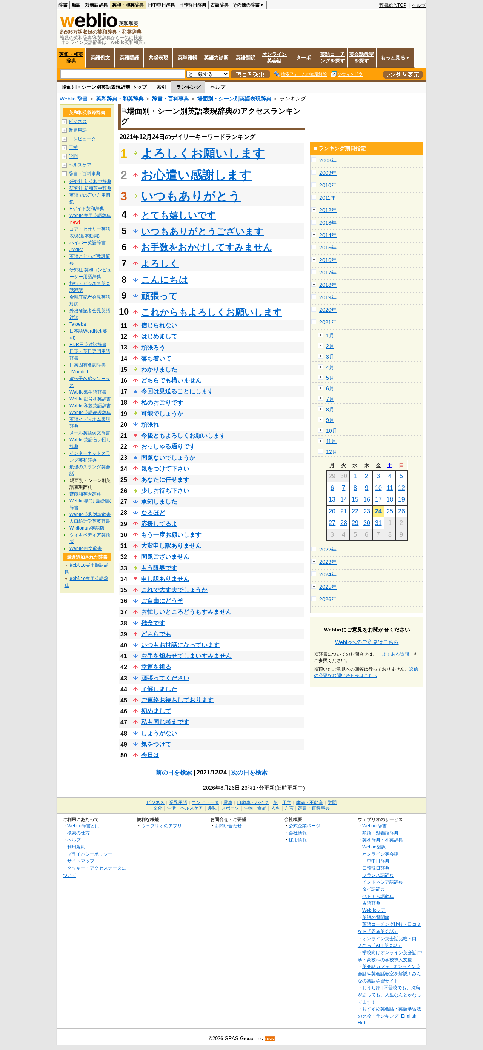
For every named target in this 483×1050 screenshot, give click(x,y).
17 (378, 499)
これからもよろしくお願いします (211, 312)
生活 (171, 808)
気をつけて (156, 744)
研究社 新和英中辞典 (90, 188)
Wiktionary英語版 (87, 528)
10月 (331, 431)
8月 (330, 409)
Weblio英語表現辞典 (90, 412)
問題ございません (165, 556)
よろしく (160, 263)
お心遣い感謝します (196, 175)
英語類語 (129, 57)
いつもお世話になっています (180, 645)
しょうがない (159, 733)
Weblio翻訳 (374, 846)
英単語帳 (187, 57)
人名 (275, 808)
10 (378, 488)
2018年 (328, 285)
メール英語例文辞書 (89, 433)
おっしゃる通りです (168, 446)
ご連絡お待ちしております (177, 700)
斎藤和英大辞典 (85, 494)
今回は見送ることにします (177, 391)
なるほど (153, 513)
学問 (73, 156)
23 (366, 511)
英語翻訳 (245, 57)
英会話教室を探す (361, 57)
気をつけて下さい (165, 468)
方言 (289, 808)
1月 (330, 336)
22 (355, 511)
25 (389, 511)
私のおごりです (162, 402)
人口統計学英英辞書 (89, 521)
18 (389, 499)
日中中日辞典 (161, 5)
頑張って (159, 296)
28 (343, 523)
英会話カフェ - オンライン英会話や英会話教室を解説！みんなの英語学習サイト (389, 973)
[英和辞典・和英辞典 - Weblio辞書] (88, 25)
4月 (330, 367)
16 (366, 499)
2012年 (328, 210)
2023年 (328, 562)
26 (401, 511)
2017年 (328, 272)
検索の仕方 (78, 832)
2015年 (328, 248)
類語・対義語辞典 (90, 5)
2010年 (328, 185)
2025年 (328, 587)
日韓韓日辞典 (192, 5)
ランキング (188, 87)
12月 (331, 452)
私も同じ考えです (165, 722)
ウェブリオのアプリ (161, 825)
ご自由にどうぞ (162, 600)
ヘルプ (419, 5)
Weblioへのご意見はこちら (367, 642)
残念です (153, 623)
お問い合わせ (228, 825)
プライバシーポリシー (89, 853)
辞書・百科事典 (170, 98)
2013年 (328, 223)
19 (401, 499)
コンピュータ (82, 139)
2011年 (327, 198)
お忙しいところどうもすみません (186, 611)
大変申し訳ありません (171, 545)
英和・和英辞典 (128, 5)
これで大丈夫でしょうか (174, 590)
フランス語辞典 (378, 875)
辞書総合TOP (392, 5)
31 (378, 523)
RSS (269, 1039)
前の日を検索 (174, 772)
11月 (331, 441)
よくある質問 (395, 654)
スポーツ (230, 808)
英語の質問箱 (375, 917)
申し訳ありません (165, 579)
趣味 (212, 808)
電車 (227, 802)
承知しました (159, 501)
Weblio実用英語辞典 (90, 215)
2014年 (328, 235)
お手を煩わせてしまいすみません (186, 656)
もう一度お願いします (171, 534)
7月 (330, 399)
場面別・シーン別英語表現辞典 (234, 98)
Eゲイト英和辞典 (86, 208)
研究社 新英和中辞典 (90, 181)
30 (366, 523)
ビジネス (78, 121)
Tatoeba (77, 324)
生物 (248, 808)
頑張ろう (153, 347)
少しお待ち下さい (165, 490)
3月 (330, 357)
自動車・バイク (253, 802)
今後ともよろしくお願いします (183, 435)
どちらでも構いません (171, 380)
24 (378, 511)
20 (332, 511)
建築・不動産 (309, 802)
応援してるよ (159, 523)
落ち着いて (156, 358)
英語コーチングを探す (332, 57)
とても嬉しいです (178, 215)
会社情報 (298, 832)
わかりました (159, 369)
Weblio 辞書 (74, 98)
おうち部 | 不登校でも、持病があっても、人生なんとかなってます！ (389, 994)
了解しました (159, 689)
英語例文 (100, 57)
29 (355, 523)
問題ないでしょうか (168, 457)
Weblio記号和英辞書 (90, 399)
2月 (330, 346)
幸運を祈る (156, 667)
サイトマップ (80, 860)
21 (343, 511)
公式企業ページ (304, 825)
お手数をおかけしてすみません (206, 247)
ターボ (303, 57)
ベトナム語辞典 (378, 896)
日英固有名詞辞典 (87, 365)
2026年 (328, 599)
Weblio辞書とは (83, 825)
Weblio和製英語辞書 (90, 405)
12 (401, 488)
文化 (157, 808)
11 (390, 488)
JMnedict (78, 371)
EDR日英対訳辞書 (87, 344)
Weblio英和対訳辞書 (90, 514)
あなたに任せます (165, 479)
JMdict (76, 249)
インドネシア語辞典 (382, 881)
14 (343, 499)
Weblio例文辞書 (85, 548)
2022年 (328, 550)
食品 (261, 808)
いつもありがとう (191, 196)
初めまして (156, 711)
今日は (150, 755)
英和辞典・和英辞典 (120, 98)
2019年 (328, 297)
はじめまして (159, 336)
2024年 (328, 574)
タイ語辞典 (373, 889)
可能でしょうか (162, 413)
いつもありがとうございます (202, 231)
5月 (330, 378)
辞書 (63, 5)
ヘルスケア (80, 165)
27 (332, 523)
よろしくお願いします (203, 153)
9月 (330, 420)
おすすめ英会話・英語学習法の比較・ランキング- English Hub (389, 1015)
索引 (161, 87)
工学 (73, 147)
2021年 (328, 322)
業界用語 (78, 130)
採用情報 (298, 839)
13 (332, 499)
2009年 (328, 173)
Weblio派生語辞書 (87, 392)
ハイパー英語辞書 (87, 242)
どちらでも (156, 634)
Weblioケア (374, 910)
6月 (330, 388)
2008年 (328, 160)
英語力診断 (216, 57)
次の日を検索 (249, 772)
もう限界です (159, 568)
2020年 (328, 310)
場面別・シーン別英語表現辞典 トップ (104, 87)
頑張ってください (165, 678)
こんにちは (164, 279)
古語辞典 (220, 5)
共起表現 (158, 57)
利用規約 (76, 846)
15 (355, 499)
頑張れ (150, 424)
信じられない (159, 325)
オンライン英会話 (274, 57)
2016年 (328, 260)
